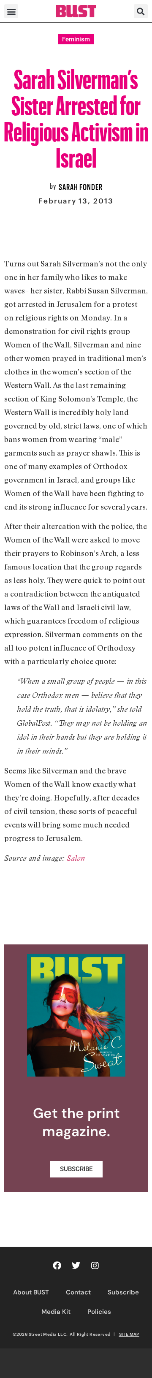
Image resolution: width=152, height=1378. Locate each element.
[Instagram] (95, 1265)
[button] (11, 11)
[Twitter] (76, 1265)
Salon (76, 858)
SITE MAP (129, 1334)
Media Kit (56, 1311)
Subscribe (123, 1292)
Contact (78, 1292)
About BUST (31, 1292)
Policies (99, 1311)
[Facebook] (57, 1265)
